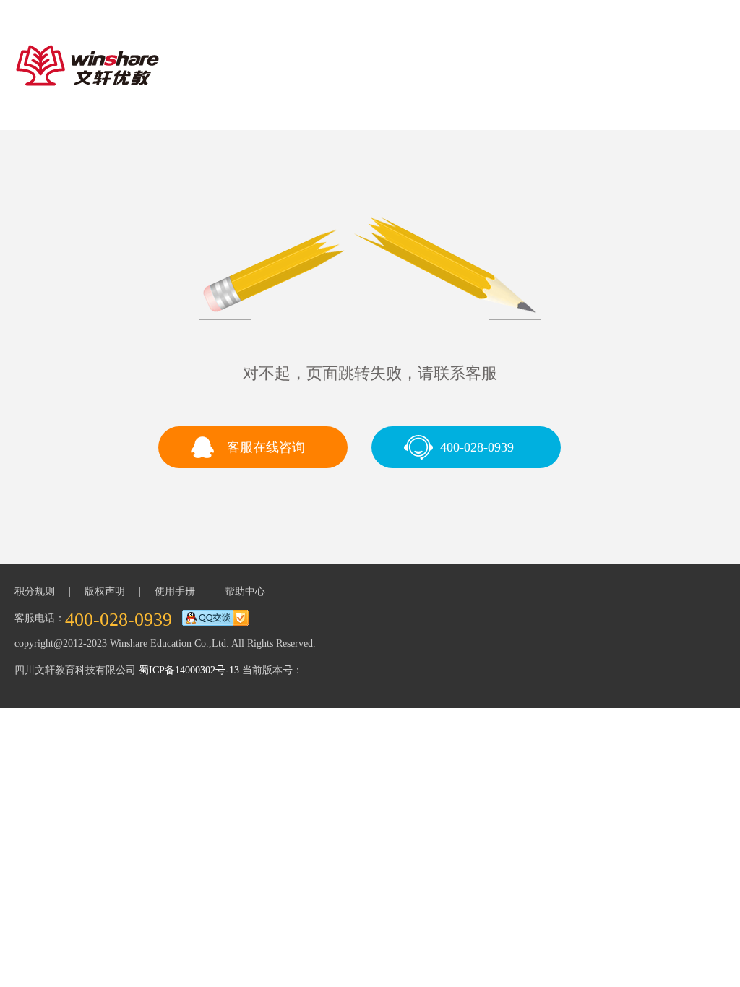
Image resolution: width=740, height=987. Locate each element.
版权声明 (105, 591)
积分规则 (34, 591)
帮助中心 (245, 591)
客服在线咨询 (266, 447)
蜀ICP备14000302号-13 (189, 670)
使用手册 (175, 591)
